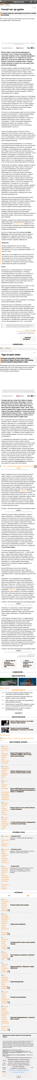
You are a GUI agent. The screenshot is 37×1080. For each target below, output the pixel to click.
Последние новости (18, 690)
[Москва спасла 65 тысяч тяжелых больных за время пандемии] (5, 808)
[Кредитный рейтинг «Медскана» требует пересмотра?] (5, 967)
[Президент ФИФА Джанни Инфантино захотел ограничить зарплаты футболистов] (5, 856)
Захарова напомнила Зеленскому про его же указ (27, 683)
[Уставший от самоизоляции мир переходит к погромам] (5, 840)
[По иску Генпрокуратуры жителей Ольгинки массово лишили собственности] (5, 905)
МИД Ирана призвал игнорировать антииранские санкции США (8, 683)
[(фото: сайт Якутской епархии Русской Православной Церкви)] (18, 467)
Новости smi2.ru (5, 688)
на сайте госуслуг (18, 223)
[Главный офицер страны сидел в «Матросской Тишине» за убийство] (5, 997)
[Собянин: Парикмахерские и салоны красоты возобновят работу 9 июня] (5, 771)
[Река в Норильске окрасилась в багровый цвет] (5, 955)
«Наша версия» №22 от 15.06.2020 (28, 331)
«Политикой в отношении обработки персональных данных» (18, 1071)
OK (18, 1076)
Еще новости (18, 713)
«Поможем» (23, 490)
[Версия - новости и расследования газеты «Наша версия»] (5, 2)
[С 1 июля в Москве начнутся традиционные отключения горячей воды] (5, 823)
